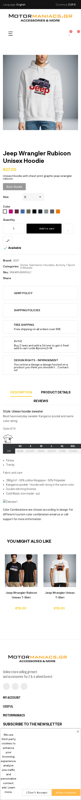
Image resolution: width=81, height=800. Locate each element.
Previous (9, 586)
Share (16, 278)
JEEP (16, 260)
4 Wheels (26, 267)
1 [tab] (38, 616)
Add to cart (47, 228)
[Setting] (63, 33)
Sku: (5, 272)
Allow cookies (66, 792)
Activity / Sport (65, 265)
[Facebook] (6, 686)
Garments (35, 265)
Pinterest (27, 278)
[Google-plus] (24, 686)
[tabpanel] (21, 584)
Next (72, 586)
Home (24, 265)
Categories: (11, 266)
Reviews (41, 401)
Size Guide (14, 186)
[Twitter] (15, 686)
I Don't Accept (37, 792)
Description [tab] (21, 392)
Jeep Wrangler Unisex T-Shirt (60, 595)
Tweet (21, 278)
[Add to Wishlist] (68, 228)
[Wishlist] (69, 33)
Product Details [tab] (56, 392)
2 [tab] (42, 616)
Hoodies (49, 265)
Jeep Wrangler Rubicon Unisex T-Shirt (21, 595)
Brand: (7, 260)
